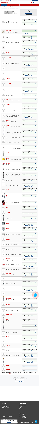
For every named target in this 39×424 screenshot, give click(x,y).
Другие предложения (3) (29, 122)
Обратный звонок (19, 0)
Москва (3, 0)
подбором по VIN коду (12, 373)
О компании (3, 404)
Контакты (3, 405)
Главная (2, 6)
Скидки (2, 412)
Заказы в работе (22, 412)
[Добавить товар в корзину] (35, 20)
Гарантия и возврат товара (5, 407)
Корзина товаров (22, 414)
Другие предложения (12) (29, 33)
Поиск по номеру (22, 406)
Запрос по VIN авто (22, 413)
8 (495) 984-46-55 (7, 0)
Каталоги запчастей (22, 404)
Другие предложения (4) (29, 91)
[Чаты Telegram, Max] (36, 421)
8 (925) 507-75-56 (23, 417)
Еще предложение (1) (30, 49)
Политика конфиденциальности (6, 406)
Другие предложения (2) (29, 75)
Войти (35, 2)
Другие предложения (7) (29, 186)
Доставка (21, 408)
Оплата (20, 407)
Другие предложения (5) (29, 96)
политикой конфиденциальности (21, 383)
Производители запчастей (23, 405)
